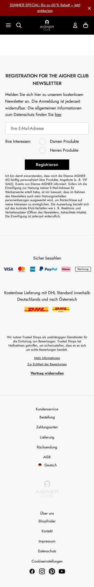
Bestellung (47, 417)
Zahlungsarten (47, 427)
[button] (89, 7)
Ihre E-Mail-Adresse (27, 128)
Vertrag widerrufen (47, 373)
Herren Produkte (64, 150)
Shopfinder (47, 521)
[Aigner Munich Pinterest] (52, 571)
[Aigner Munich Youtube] (62, 571)
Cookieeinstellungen (47, 561)
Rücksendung (47, 447)
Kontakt (47, 531)
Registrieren (47, 165)
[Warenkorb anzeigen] (86, 25)
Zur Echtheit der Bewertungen (47, 364)
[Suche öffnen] (19, 25)
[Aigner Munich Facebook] (32, 571)
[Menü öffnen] (8, 25)
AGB (47, 457)
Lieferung (47, 437)
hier (58, 115)
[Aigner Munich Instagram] (42, 571)
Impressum (47, 541)
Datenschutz (47, 551)
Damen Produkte (64, 141)
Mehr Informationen (47, 358)
